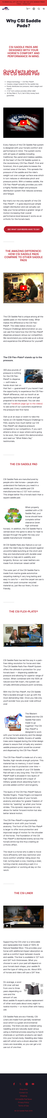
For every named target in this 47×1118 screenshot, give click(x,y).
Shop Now (24, 1089)
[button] (28, 9)
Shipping (23, 1096)
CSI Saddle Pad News (23, 1099)
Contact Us (23, 1093)
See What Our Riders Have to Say (24, 229)
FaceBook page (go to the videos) (27, 403)
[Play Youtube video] (23, 123)
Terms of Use (23, 1106)
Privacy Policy (23, 1102)
